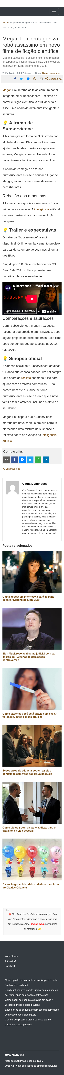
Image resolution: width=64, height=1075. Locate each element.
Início (5, 22)
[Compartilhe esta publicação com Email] (41, 78)
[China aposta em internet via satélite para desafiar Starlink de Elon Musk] (32, 571)
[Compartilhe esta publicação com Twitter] (21, 78)
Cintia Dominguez (51, 73)
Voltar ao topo (12, 468)
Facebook (10, 966)
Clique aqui (37, 924)
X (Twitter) (10, 961)
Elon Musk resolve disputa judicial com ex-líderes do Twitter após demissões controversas (28, 656)
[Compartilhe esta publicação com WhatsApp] (34, 78)
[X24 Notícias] (15, 11)
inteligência (41, 209)
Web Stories (11, 956)
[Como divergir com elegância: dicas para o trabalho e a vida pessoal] (32, 802)
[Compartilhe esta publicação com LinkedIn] (46, 459)
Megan (6, 90)
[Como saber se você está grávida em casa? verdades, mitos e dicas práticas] (32, 688)
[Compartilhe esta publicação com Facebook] (15, 78)
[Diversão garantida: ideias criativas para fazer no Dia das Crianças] (32, 859)
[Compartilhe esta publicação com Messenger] (28, 78)
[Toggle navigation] (54, 11)
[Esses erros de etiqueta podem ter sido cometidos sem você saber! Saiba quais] (32, 745)
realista (26, 378)
